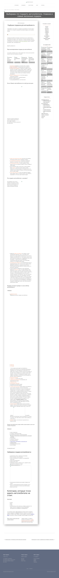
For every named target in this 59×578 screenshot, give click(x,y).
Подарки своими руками (47, 107)
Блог (8, 9)
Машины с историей (44, 114)
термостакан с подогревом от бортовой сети (18, 441)
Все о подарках (11, 9)
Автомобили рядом (44, 99)
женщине (17, 512)
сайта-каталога (18, 511)
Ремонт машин (45, 102)
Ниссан (42, 116)
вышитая (14, 65)
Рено (42, 117)
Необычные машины (46, 100)
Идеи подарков (17, 9)
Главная (5, 9)
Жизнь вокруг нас (44, 113)
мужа (20, 515)
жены (26, 515)
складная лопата (13, 442)
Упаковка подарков (46, 109)
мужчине (12, 512)
